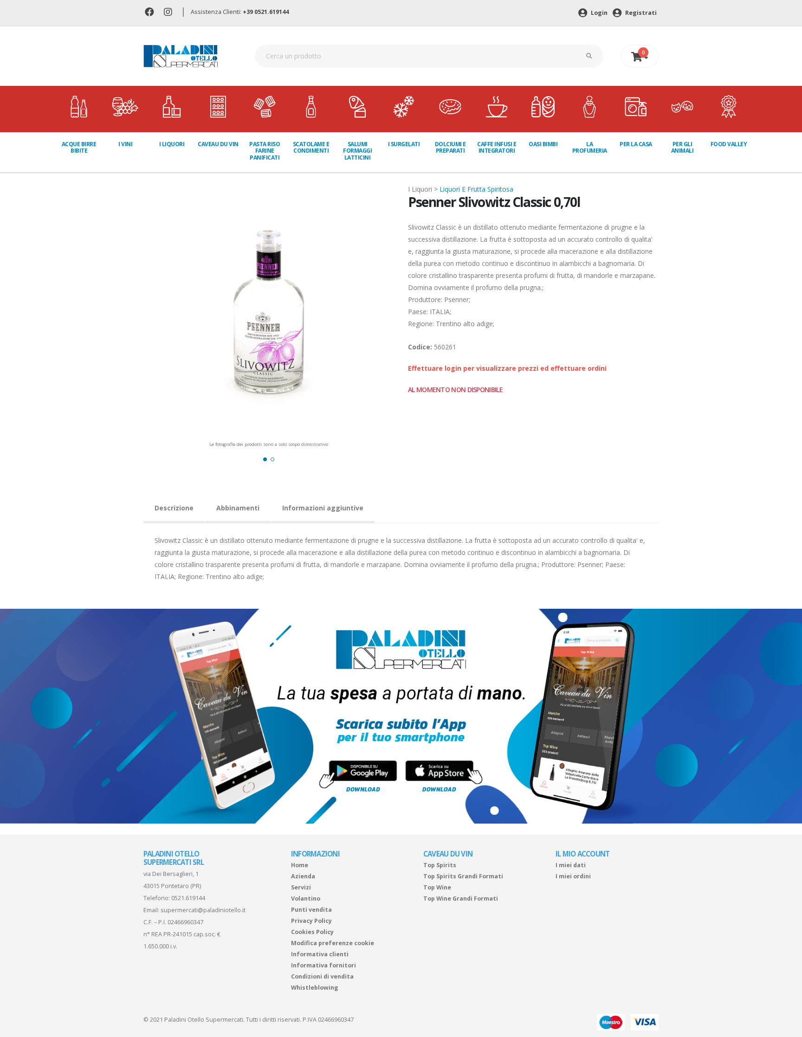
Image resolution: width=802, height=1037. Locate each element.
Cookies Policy (312, 932)
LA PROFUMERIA (589, 147)
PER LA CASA (636, 144)
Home (299, 865)
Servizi (301, 887)
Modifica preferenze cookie (332, 943)
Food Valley (729, 144)
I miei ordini (573, 876)
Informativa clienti (320, 954)
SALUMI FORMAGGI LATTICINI (357, 150)
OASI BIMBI (543, 144)
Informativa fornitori (323, 965)
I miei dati (571, 865)
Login (598, 13)
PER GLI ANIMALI (682, 147)
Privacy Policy (311, 921)
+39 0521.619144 (266, 12)
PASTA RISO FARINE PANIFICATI (264, 150)
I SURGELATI (404, 144)
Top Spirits (439, 865)
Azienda (303, 876)
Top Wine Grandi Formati (460, 898)
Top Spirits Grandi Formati (463, 876)
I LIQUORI (172, 144)
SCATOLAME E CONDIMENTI (311, 147)
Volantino (305, 898)
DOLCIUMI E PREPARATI (450, 147)
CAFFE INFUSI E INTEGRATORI (496, 147)
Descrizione (174, 507)
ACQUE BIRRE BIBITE (79, 147)
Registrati (640, 13)
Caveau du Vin (218, 144)
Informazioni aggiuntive (322, 507)
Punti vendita (311, 910)
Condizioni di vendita (322, 976)
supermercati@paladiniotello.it (203, 910)
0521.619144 (188, 898)
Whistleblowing (314, 988)
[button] (265, 459)
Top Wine (437, 887)
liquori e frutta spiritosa (476, 189)
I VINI (125, 144)
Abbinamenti (237, 507)
